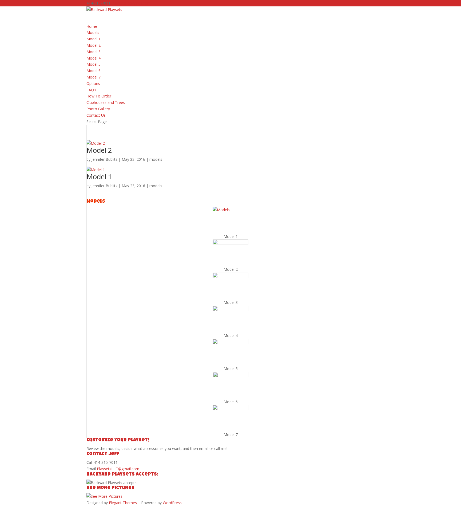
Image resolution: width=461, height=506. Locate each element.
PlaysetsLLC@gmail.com (118, 468)
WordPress (172, 502)
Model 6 (93, 70)
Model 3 (93, 51)
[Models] (230, 220)
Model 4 (93, 58)
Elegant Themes (123, 502)
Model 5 (93, 64)
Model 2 (93, 45)
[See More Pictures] (104, 496)
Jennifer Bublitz (104, 159)
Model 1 (93, 38)
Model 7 (93, 77)
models (155, 159)
